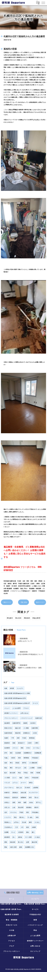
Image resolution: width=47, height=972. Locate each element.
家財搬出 (29, 807)
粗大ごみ (19, 787)
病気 (14, 802)
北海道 (39, 768)
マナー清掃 (28, 837)
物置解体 (23, 797)
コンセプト (20, 688)
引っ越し (30, 817)
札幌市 (6, 738)
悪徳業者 (7, 743)
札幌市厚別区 (8, 733)
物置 (25, 802)
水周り (27, 777)
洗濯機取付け (28, 753)
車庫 (19, 802)
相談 (20, 777)
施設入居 (17, 728)
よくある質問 (16, 708)
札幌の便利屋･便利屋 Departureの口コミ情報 (17, 693)
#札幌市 (10, 618)
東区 (11, 768)
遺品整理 (7, 723)
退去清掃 (20, 807)
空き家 (24, 822)
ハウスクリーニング (26, 718)
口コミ (15, 777)
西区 (27, 812)
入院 (25, 768)
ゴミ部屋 (7, 777)
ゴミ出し (37, 822)
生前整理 (7, 748)
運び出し (22, 817)
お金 (14, 807)
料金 (19, 773)
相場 (14, 743)
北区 (5, 812)
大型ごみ (7, 807)
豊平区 (24, 763)
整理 (30, 822)
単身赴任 (7, 797)
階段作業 (17, 733)
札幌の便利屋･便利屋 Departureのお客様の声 (17, 703)
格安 (27, 827)
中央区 (24, 738)
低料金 (20, 837)
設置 (27, 842)
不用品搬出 (35, 812)
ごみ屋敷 (31, 768)
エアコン (15, 782)
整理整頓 (26, 758)
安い (14, 837)
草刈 (11, 763)
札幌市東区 (35, 728)
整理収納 (31, 738)
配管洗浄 (15, 797)
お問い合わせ (24, 713)
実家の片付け (8, 728)
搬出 (27, 832)
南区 (11, 753)
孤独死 (25, 723)
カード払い (36, 748)
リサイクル (13, 812)
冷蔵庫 (34, 827)
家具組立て (21, 743)
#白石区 (18, 618)
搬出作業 (34, 842)
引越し (6, 758)
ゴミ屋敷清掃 (33, 763)
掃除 (22, 748)
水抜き (31, 802)
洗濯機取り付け (29, 847)
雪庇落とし (7, 822)
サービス (35, 703)
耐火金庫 (12, 773)
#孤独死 (27, 618)
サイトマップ (35, 951)
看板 (5, 847)
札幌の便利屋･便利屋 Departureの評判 (15, 698)
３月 (22, 827)
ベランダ (7, 782)
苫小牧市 (27, 787)
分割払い (7, 802)
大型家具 (20, 832)
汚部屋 (38, 773)
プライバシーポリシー (11, 718)
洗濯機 (6, 832)
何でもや (18, 768)
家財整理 (7, 837)
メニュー (7, 708)
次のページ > (40, 602)
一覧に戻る (23, 602)
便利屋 (12, 688)
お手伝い (16, 822)
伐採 (5, 763)
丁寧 (12, 738)
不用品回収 (35, 777)
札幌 (5, 688)
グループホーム (9, 787)
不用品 (26, 773)
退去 (5, 768)
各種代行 (7, 792)
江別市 (30, 743)
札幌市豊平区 (16, 723)
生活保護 (18, 753)
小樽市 (36, 743)
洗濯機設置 (37, 753)
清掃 (18, 738)
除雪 (30, 797)
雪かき (36, 797)
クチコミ (15, 748)
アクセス (26, 708)
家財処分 (15, 792)
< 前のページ (7, 602)
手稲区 (21, 812)
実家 (19, 758)
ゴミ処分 (37, 837)
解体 (20, 847)
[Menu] (43, 2)
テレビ (13, 832)
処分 (5, 773)
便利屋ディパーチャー (11, 713)
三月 (16, 827)
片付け (28, 748)
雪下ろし (38, 802)
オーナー (23, 782)
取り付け (20, 842)
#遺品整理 (36, 618)
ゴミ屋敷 (26, 728)
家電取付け (26, 733)
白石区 (35, 733)
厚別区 (17, 763)
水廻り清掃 (13, 847)
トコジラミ (7, 817)
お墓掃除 (35, 787)
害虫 (15, 817)
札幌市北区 (38, 718)
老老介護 (23, 792)
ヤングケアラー (33, 792)
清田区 (13, 758)
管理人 (31, 782)
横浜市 (36, 807)
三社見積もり (8, 827)
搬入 (33, 832)
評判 (5, 753)
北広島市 (33, 723)
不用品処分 (35, 758)
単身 (37, 817)
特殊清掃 (12, 842)
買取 (5, 842)
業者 (31, 773)
